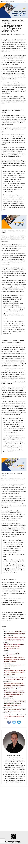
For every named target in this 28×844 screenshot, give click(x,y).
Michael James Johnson (7, 1)
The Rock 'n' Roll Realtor (14, 755)
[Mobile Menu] (25, 1)
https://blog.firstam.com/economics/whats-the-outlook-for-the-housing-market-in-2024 (15, 716)
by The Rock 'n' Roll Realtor (18, 34)
